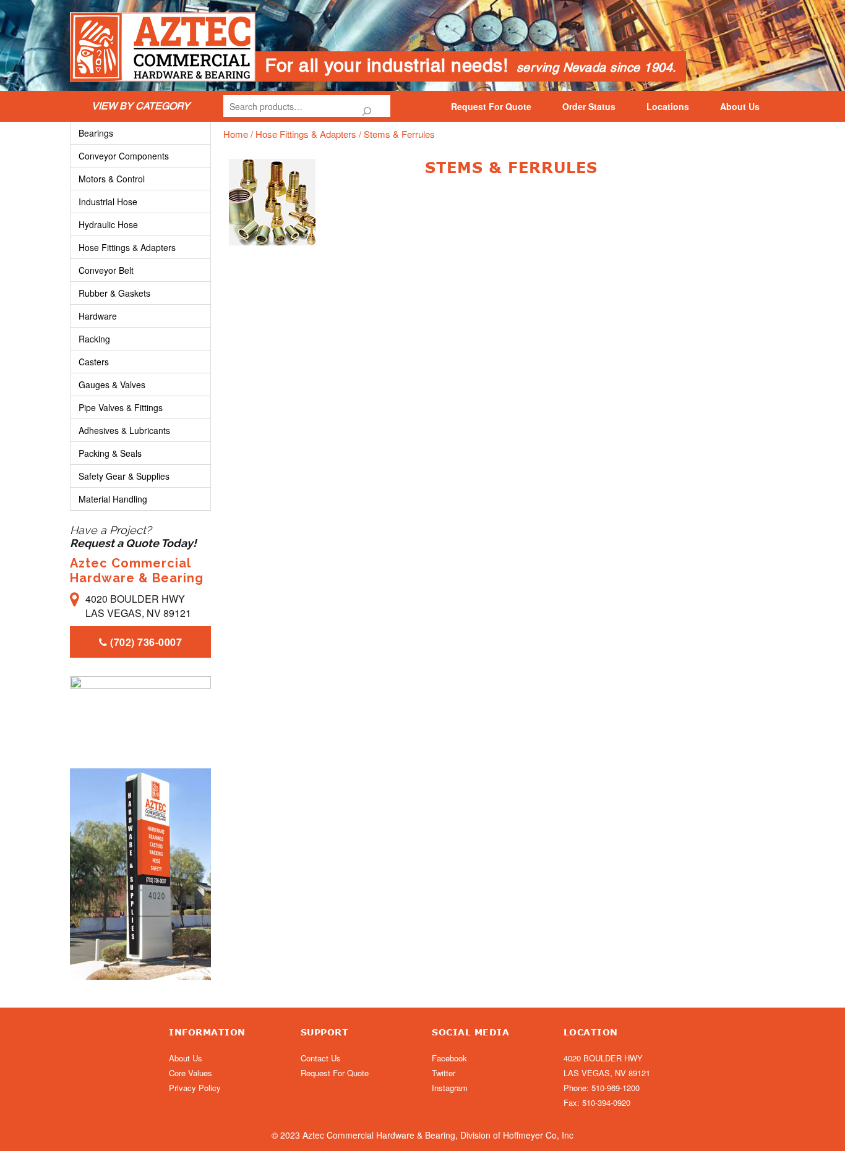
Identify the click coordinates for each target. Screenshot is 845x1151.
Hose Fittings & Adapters (305, 133)
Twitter (443, 1073)
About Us (740, 106)
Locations (667, 106)
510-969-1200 (615, 1088)
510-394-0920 (606, 1102)
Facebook (449, 1058)
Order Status (589, 106)
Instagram (450, 1088)
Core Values (190, 1073)
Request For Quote (491, 106)
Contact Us (321, 1058)
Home (235, 133)
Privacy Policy (195, 1088)
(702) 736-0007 (145, 642)
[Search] (366, 106)
